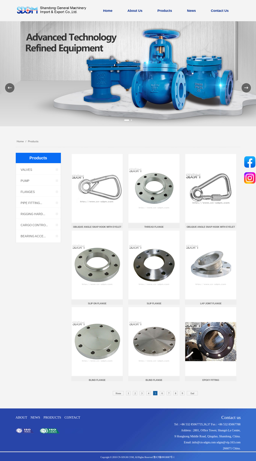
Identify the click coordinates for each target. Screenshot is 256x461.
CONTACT (72, 417)
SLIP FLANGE (154, 303)
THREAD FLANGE (154, 227)
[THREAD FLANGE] (154, 188)
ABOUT (22, 417)
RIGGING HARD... (33, 214)
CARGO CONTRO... (34, 225)
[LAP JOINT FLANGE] (211, 264)
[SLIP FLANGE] (154, 264)
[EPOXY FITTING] (211, 341)
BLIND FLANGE (97, 380)
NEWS (35, 417)
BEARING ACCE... (33, 236)
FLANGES (28, 192)
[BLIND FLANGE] (97, 341)
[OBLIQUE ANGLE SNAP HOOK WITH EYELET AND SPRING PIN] (97, 188)
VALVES (26, 169)
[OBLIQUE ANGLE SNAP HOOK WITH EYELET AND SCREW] (211, 188)
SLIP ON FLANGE (97, 303)
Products (32, 141)
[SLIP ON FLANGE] (97, 264)
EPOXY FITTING (210, 380)
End (192, 393)
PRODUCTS (52, 417)
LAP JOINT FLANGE (211, 303)
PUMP (25, 180)
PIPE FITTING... (31, 203)
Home (20, 141)
